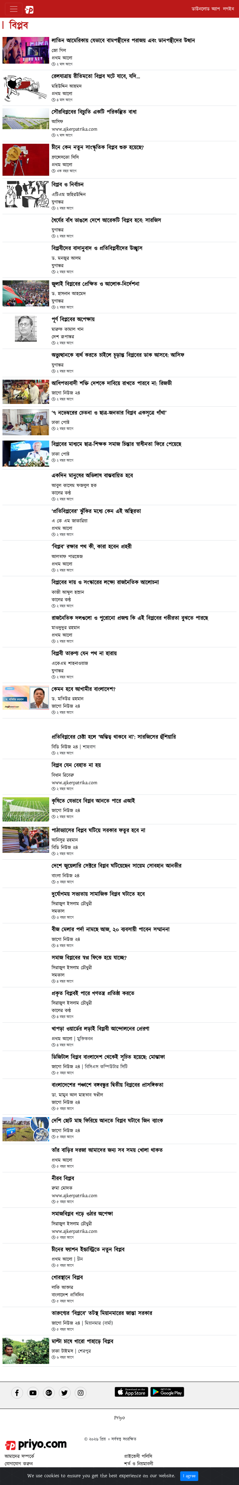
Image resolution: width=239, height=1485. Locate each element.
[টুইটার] (65, 1393)
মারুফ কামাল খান (67, 329)
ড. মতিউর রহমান (67, 698)
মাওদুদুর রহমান (66, 627)
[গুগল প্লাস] (49, 1393)
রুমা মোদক (62, 1188)
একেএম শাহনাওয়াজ (70, 663)
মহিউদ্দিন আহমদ (67, 86)
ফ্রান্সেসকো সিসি (65, 157)
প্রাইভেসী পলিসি (138, 1456)
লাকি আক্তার (62, 1287)
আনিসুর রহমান (65, 840)
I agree (189, 1476)
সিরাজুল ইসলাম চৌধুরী (72, 903)
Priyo (119, 1417)
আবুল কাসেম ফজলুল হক (74, 485)
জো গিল (59, 50)
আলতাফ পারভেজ (67, 556)
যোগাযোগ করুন (19, 1463)
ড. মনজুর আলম (66, 258)
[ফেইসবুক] (17, 1393)
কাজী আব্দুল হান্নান (68, 592)
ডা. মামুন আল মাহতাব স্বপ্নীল (77, 1095)
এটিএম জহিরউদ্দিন (69, 194)
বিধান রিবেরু (63, 775)
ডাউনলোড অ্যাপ (206, 9)
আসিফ (57, 121)
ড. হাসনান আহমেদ (69, 293)
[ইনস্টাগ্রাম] (81, 1393)
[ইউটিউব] (33, 1393)
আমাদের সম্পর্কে (19, 1456)
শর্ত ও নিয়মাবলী (138, 1463)
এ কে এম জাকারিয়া (69, 521)
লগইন (228, 9)
